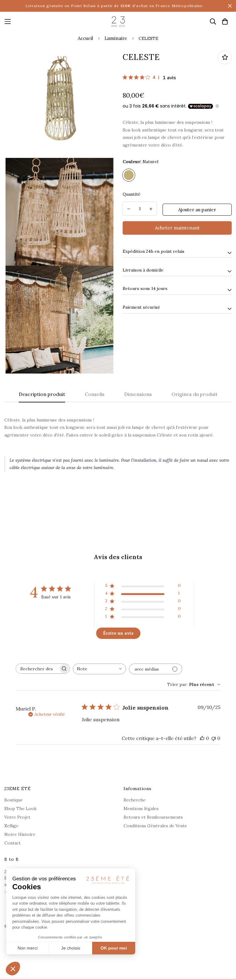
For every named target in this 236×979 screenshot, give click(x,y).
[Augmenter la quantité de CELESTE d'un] (151, 209)
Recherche (135, 800)
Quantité (131, 194)
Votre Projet (17, 817)
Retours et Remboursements (153, 817)
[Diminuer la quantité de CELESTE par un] (129, 209)
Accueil (85, 38)
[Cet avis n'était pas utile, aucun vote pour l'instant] (213, 738)
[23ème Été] (118, 21)
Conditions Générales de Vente (155, 825)
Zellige (11, 825)
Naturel (129, 175)
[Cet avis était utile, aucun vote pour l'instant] (202, 738)
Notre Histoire (19, 834)
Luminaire (115, 38)
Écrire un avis (118, 633)
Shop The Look (20, 808)
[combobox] (99, 669)
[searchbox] (37, 668)
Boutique (13, 800)
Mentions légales (141, 808)
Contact (12, 843)
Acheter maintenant (177, 228)
